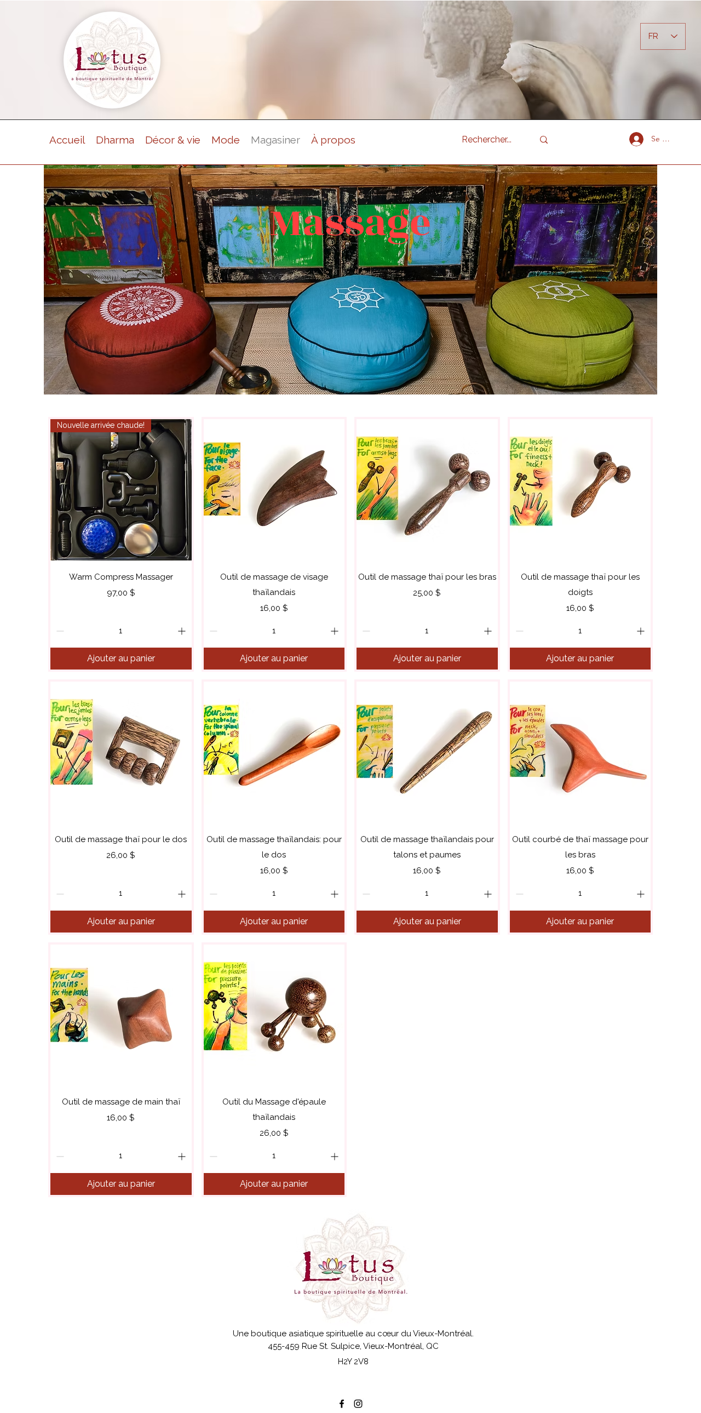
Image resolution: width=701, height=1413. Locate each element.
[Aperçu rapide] (274, 489)
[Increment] (182, 630)
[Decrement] (59, 630)
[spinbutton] (121, 630)
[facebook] (341, 1403)
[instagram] (358, 1403)
